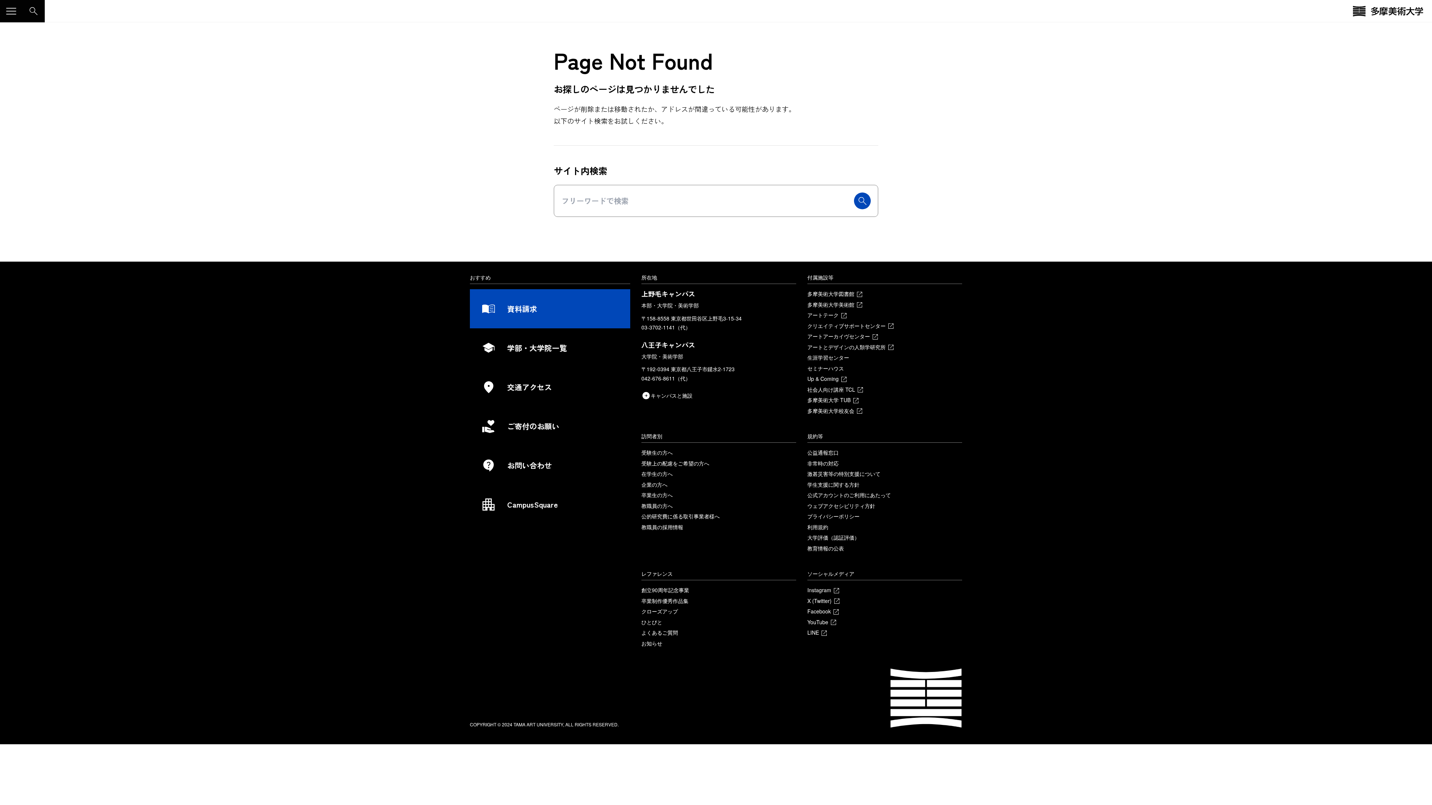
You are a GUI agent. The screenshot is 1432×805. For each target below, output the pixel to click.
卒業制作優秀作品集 (664, 600)
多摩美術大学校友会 (830, 410)
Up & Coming (823, 378)
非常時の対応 (823, 463)
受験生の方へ (657, 452)
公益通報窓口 (823, 452)
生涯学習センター (828, 357)
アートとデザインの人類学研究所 (846, 347)
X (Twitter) (819, 600)
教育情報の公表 (825, 548)
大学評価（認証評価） (833, 537)
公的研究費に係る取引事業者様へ (680, 516)
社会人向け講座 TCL (831, 389)
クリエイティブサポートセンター (846, 325)
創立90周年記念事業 (665, 590)
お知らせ (651, 643)
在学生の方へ (657, 473)
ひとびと (651, 622)
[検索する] (862, 201)
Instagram (819, 590)
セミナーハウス (825, 368)
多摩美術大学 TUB (829, 400)
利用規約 (817, 527)
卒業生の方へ (657, 495)
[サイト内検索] (33, 11)
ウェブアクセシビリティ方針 (841, 505)
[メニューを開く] (11, 11)
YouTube (817, 622)
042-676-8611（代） (666, 378)
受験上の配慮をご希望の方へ (675, 463)
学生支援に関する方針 (833, 484)
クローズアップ (659, 611)
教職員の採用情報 (662, 527)
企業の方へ (654, 484)
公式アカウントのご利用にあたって (849, 495)
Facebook (819, 611)
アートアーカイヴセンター (838, 336)
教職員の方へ (657, 505)
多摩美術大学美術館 (830, 304)
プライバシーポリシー (833, 516)
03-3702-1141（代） (666, 327)
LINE (813, 632)
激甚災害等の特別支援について (843, 473)
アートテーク (823, 315)
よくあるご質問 (659, 632)
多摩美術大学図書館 (830, 293)
